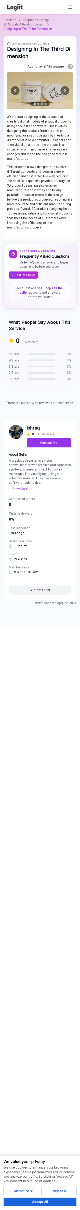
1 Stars (14, 379)
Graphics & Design (36, 20)
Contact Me (48, 443)
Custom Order (40, 590)
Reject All (60, 1191)
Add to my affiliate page (46, 66)
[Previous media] (15, 90)
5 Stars (14, 354)
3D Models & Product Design (24, 24)
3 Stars (14, 366)
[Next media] (64, 90)
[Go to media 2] (38, 104)
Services (10, 20)
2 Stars (14, 373)
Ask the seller (26, 275)
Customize (20, 1191)
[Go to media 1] (35, 104)
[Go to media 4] (45, 104)
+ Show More (18, 489)
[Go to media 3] (42, 104)
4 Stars (14, 360)
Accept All (40, 1202)
